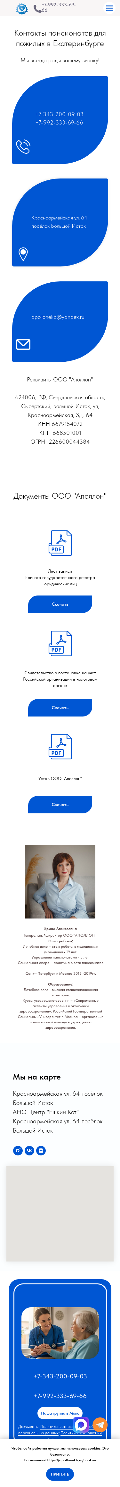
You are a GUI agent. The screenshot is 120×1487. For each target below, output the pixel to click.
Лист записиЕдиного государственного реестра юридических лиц (60, 577)
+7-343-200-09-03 (59, 114)
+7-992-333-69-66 (59, 7)
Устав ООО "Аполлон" (60, 778)
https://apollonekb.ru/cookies (71, 1460)
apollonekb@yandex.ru (57, 316)
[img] (38, 9)
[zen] (41, 1150)
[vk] (29, 1150)
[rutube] (18, 1150)
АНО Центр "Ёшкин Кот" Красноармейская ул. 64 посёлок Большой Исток (58, 1121)
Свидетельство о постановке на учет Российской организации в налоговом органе (60, 679)
